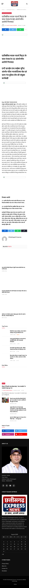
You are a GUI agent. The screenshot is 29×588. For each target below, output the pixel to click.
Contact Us (4, 568)
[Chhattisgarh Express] (14, 4)
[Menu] (2, 4)
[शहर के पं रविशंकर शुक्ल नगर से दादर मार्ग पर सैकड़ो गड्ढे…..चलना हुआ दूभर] (5, 419)
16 (25, 544)
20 (14, 546)
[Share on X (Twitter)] (13, 29)
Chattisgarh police (6, 13)
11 (7, 544)
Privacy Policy (5, 563)
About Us (4, 566)
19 (10, 546)
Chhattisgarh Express (11, 25)
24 (3, 549)
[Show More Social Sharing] (25, 29)
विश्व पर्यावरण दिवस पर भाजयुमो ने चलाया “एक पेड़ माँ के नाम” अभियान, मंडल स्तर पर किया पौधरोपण (18, 357)
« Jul (3, 554)
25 (7, 549)
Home (15, 584)
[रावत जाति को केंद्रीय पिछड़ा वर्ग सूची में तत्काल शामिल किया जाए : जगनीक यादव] (14, 258)
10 (3, 544)
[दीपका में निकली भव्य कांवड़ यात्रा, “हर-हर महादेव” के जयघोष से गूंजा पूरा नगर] (14, 376)
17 (3, 546)
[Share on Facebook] (5, 29)
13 (14, 544)
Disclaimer (4, 570)
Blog (3, 383)
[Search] (27, 4)
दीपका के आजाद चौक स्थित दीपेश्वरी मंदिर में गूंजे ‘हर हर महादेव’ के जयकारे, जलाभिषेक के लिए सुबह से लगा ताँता (18, 400)
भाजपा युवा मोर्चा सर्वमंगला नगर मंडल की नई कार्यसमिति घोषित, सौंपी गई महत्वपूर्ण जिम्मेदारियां (18, 340)
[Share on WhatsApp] (20, 29)
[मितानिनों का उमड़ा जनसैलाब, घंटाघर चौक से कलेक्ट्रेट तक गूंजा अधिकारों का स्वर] (5, 332)
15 (21, 544)
